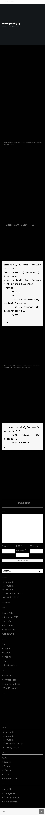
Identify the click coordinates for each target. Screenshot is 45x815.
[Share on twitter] (18, 503)
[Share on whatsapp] (24, 503)
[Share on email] (28, 503)
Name (5, 546)
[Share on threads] (19, 503)
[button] (42, 2)
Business (11, 26)
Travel (14, 26)
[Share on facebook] (16, 503)
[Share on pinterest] (21, 503)
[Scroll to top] (41, 811)
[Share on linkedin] (22, 503)
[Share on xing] (26, 503)
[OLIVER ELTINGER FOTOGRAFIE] (8, 1)
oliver (19, 26)
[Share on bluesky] (25, 503)
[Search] (22, 571)
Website (34, 546)
